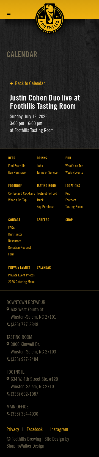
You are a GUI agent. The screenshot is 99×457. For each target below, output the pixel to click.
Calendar (22, 55)
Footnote (15, 185)
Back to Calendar (30, 83)
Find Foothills (16, 166)
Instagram (59, 429)
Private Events (19, 267)
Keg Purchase (17, 172)
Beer (11, 158)
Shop (69, 220)
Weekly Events (74, 172)
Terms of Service (47, 172)
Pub (68, 158)
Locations (72, 185)
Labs (40, 166)
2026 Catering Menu (21, 282)
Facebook (35, 429)
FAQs (11, 227)
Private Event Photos (21, 275)
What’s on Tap (74, 166)
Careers (43, 220)
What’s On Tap (17, 200)
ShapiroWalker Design (25, 445)
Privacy (13, 429)
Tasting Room (46, 185)
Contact (14, 220)
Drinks (42, 158)
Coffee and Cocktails (21, 193)
